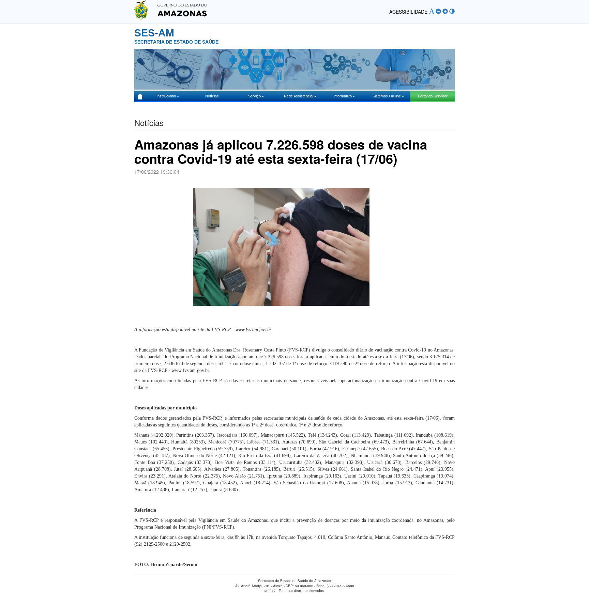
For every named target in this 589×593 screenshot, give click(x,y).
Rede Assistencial (298, 96)
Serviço (254, 96)
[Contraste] (452, 11)
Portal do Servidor (433, 96)
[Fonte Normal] (431, 11)
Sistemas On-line (387, 96)
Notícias (212, 96)
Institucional (166, 96)
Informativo (342, 96)
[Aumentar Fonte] (445, 11)
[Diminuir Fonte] (438, 11)
